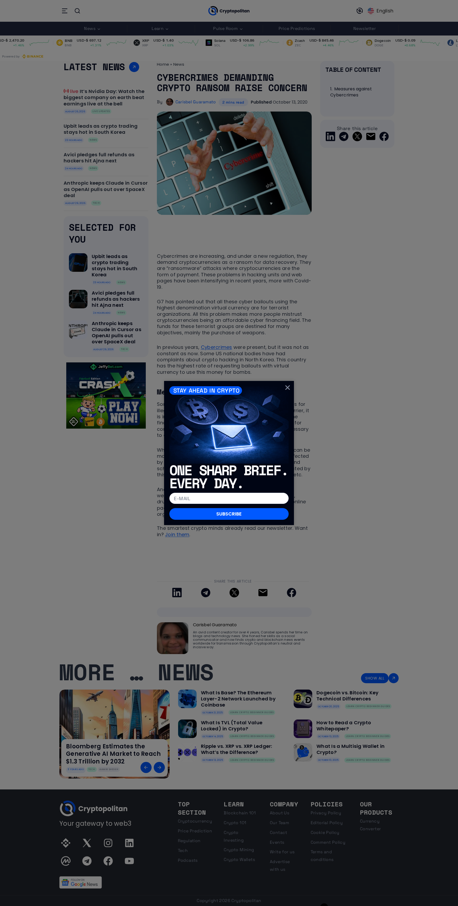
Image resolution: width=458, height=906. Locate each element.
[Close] (288, 387)
